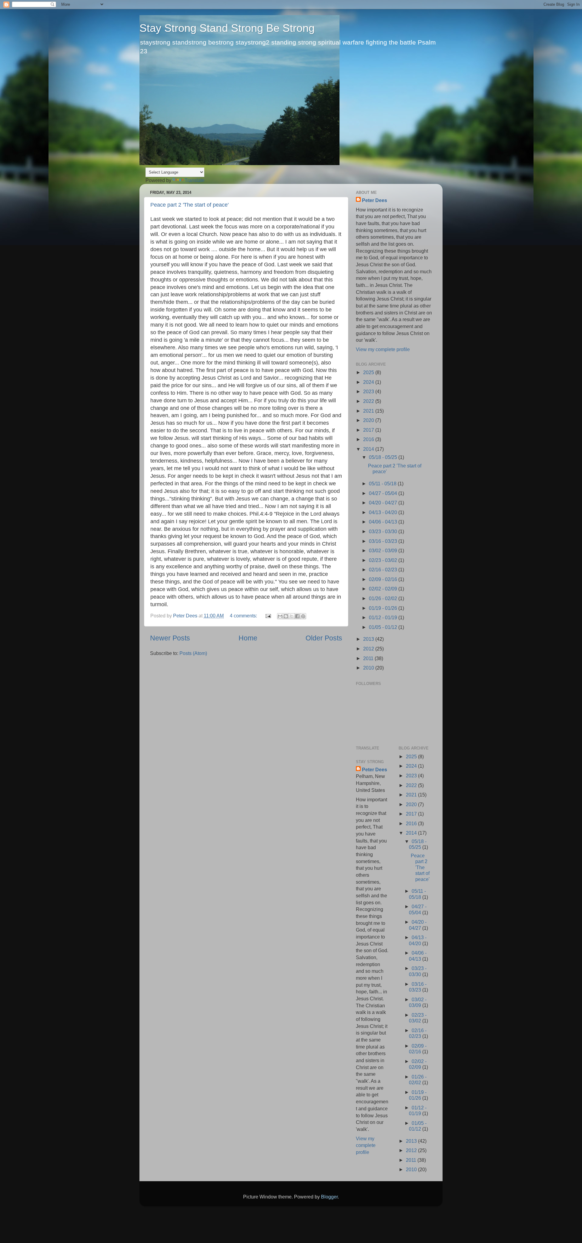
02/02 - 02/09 (383, 588)
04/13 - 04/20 (383, 512)
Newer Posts (170, 638)
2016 (369, 439)
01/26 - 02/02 (383, 598)
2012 (369, 648)
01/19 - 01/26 (383, 608)
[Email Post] (267, 615)
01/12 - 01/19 (383, 617)
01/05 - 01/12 (383, 627)
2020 (369, 420)
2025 (369, 372)
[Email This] (280, 616)
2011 (369, 658)
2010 (369, 667)
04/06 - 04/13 (383, 521)
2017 (369, 430)
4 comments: (244, 615)
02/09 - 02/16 (383, 579)
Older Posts (324, 638)
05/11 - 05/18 (383, 483)
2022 (369, 401)
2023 (369, 391)
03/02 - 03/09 (383, 550)
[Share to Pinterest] (303, 616)
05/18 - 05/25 (383, 457)
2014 (369, 449)
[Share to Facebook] (297, 616)
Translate (195, 180)
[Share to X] (292, 616)
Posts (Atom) (193, 653)
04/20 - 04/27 (383, 502)
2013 (369, 639)
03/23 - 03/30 (383, 531)
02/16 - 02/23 (383, 569)
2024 (369, 382)
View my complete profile (383, 349)
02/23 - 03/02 (383, 560)
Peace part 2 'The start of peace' (189, 205)
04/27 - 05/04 (383, 493)
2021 (369, 411)
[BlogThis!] (286, 616)
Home (248, 638)
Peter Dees (374, 200)
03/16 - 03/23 (383, 541)
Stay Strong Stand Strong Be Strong (227, 28)
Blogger (329, 1196)
